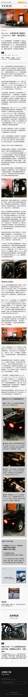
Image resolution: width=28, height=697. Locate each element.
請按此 (12, 553)
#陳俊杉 (13, 57)
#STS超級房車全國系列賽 (14, 59)
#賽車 (2, 57)
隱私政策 (15, 692)
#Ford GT (18, 57)
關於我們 (12, 692)
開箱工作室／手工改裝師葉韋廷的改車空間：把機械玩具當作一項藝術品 (13, 648)
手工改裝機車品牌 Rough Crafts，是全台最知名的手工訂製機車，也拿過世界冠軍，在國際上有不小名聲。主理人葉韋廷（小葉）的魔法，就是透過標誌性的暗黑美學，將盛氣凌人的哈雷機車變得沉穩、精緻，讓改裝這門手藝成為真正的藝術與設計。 (13, 657)
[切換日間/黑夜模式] (26, 2)
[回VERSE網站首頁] (6, 6)
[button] (12, 661)
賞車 (3, 52)
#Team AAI (4, 59)
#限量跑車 (7, 57)
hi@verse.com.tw (9, 694)
